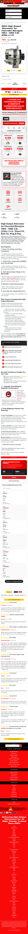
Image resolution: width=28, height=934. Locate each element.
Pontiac (14, 896)
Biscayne (23, 22)
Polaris (14, 893)
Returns (14, 790)
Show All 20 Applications (14, 581)
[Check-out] (14, 3)
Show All (3, 597)
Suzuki (14, 912)
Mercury (14, 882)
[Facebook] (22, 1)
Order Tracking (14, 773)
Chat (14, 787)
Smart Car (14, 907)
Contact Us (14, 785)
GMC (14, 855)
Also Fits (14, 477)
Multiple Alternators (14, 751)
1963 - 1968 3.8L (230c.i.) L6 (7, 24)
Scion (14, 905)
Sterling (14, 909)
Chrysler (14, 838)
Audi (14, 829)
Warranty (14, 788)
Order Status (14, 775)
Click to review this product (14, 599)
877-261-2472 (8, 1)
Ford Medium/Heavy (14, 849)
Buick (14, 832)
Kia (14, 872)
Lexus (14, 876)
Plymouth (14, 892)
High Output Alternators (10, 22)
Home (2, 22)
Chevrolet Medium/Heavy (14, 837)
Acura (14, 826)
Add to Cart (14, 89)
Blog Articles (14, 794)
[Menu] (1, 1)
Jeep (14, 870)
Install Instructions (14, 755)
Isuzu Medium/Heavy (14, 867)
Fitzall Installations (14, 760)
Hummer (14, 860)
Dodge (14, 840)
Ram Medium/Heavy (14, 901)
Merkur (14, 884)
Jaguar (14, 868)
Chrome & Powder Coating (14, 764)
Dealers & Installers (14, 777)
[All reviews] (5, 37)
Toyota (14, 913)
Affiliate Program (14, 779)
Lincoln (14, 877)
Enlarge (15, 70)
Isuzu (14, 865)
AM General (14, 827)
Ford (14, 846)
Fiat (14, 845)
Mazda (14, 879)
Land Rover (14, 874)
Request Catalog (14, 804)
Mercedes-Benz (14, 880)
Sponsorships (14, 757)
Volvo (14, 917)
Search (14, 802)
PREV (8, 70)
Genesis (14, 852)
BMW (14, 830)
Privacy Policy (14, 796)
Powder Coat (5, 76)
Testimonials (14, 753)
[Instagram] (25, 1)
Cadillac (14, 834)
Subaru (14, 910)
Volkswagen (14, 915)
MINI (14, 885)
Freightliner (14, 851)
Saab (14, 902)
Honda (14, 859)
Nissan (14, 888)
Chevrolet (18, 22)
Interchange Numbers (14, 480)
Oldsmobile (14, 890)
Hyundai (14, 862)
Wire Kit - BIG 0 (14, 766)
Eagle (14, 843)
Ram (14, 899)
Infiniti (14, 863)
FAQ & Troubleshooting (14, 758)
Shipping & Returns (14, 772)
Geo (14, 854)
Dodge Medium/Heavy (14, 842)
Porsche (14, 897)
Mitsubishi (14, 887)
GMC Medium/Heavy (14, 857)
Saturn (14, 904)
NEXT (19, 70)
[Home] (14, 6)
